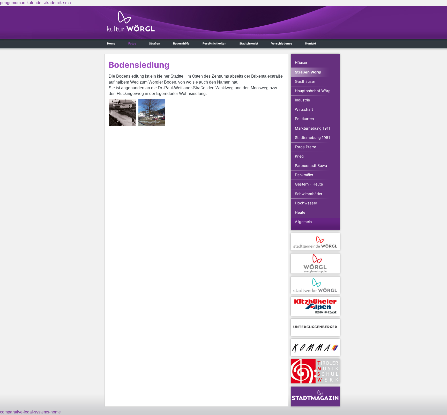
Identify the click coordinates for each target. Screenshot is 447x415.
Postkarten (304, 118)
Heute (300, 212)
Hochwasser (306, 203)
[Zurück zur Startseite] (131, 21)
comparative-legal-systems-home (30, 412)
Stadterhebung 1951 (312, 137)
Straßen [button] (154, 43)
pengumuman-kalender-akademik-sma (35, 3)
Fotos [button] (132, 43)
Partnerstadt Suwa (311, 165)
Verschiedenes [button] (281, 43)
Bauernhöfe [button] (181, 43)
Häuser (301, 62)
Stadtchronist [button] (248, 43)
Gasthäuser (305, 81)
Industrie (302, 100)
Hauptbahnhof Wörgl (313, 90)
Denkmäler (304, 175)
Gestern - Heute (309, 184)
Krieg (299, 156)
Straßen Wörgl (308, 72)
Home (111, 43)
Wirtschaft (304, 109)
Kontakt (310, 43)
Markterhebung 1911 (312, 128)
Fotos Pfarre (305, 147)
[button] (122, 113)
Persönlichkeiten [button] (214, 43)
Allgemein (303, 221)
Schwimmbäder (308, 193)
